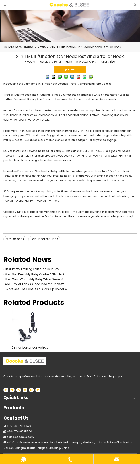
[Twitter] (18, 389)
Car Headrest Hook (44, 239)
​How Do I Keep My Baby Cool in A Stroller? (35, 274)
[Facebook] (5, 389)
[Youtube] (25, 389)
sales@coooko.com (20, 437)
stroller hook (15, 239)
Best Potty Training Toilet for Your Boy (32, 269)
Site (112, 61)
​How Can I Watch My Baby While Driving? (34, 279)
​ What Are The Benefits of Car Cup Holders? (36, 289)
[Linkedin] (12, 389)
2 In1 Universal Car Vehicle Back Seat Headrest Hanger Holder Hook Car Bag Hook (30, 347)
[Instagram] (31, 389)
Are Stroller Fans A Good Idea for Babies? (34, 284)
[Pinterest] (37, 389)
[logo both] (24, 361)
